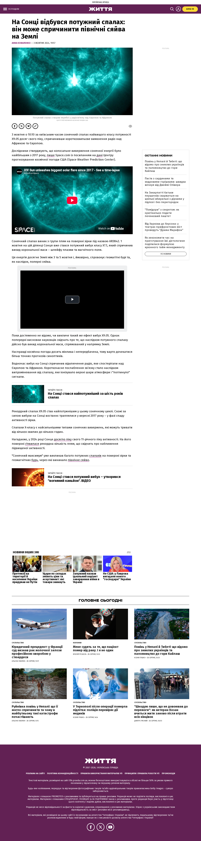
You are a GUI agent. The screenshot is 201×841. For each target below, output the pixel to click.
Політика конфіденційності (62, 773)
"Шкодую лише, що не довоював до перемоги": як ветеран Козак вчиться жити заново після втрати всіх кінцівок (161, 712)
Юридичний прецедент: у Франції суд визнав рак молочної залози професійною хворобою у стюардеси (37, 652)
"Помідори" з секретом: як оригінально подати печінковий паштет (162, 213)
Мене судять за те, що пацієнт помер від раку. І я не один (95, 648)
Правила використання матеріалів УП (101, 773)
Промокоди (168, 773)
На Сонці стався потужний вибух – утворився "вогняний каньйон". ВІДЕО (84, 479)
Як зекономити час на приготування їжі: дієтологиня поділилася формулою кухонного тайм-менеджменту (165, 242)
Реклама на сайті (35, 773)
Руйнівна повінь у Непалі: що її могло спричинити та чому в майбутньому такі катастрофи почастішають (35, 712)
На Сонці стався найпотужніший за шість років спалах (85, 395)
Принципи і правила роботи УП (142, 773)
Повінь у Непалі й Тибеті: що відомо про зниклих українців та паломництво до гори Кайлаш (164, 166)
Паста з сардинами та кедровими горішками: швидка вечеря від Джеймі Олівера (165, 182)
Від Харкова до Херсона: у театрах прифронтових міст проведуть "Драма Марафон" (164, 227)
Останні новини (158, 155)
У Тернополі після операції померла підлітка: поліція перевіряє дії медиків (100, 710)
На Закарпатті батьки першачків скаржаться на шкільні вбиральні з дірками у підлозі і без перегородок (164, 197)
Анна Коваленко (21, 43)
